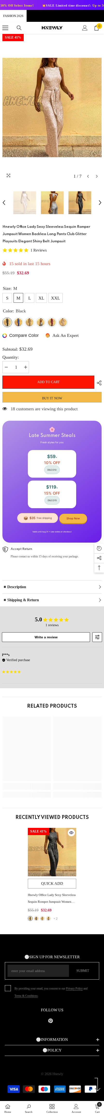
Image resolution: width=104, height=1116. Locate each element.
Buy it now (52, 398)
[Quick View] (71, 832)
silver (48, 918)
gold (42, 918)
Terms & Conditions (26, 995)
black (30, 918)
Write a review (46, 637)
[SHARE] (98, 383)
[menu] (5, 28)
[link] (26, 786)
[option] (52, 107)
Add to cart (47, 382)
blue (36, 918)
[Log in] (85, 28)
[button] (88, 176)
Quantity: (10, 357)
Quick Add (52, 883)
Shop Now (73, 518)
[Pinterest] (50, 1020)
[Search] (19, 28)
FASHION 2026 (13, 16)
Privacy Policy (74, 988)
